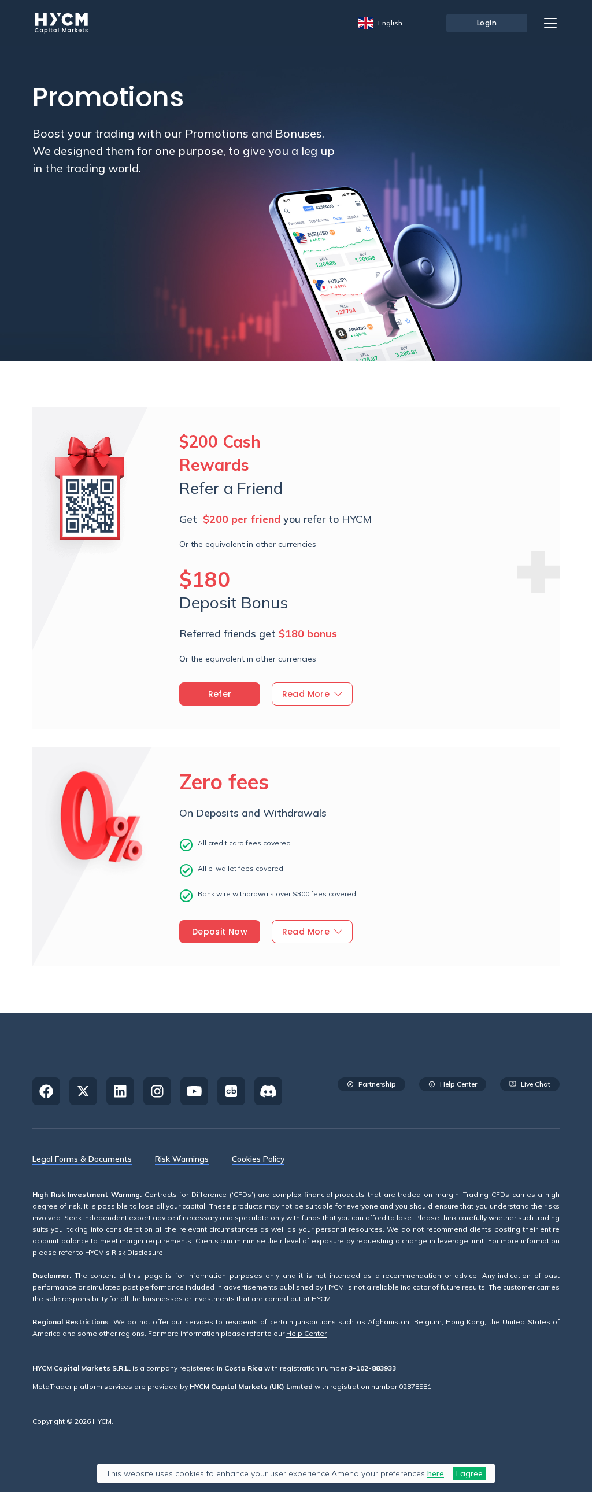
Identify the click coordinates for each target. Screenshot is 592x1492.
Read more (306, 694)
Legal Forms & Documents (82, 1159)
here (435, 1473)
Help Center (306, 1334)
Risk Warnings (182, 1159)
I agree (469, 1473)
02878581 (415, 1386)
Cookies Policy (258, 1159)
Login (487, 23)
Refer (220, 694)
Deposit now (219, 931)
